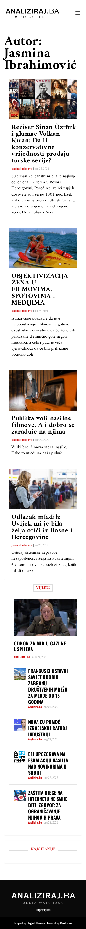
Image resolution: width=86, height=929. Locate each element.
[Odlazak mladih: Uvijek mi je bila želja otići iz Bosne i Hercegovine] (43, 489)
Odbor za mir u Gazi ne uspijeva (40, 646)
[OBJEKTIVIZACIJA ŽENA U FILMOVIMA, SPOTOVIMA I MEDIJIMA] (43, 248)
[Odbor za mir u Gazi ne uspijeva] (45, 617)
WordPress (66, 923)
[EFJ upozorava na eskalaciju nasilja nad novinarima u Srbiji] (20, 757)
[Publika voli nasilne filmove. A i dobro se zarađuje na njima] (43, 390)
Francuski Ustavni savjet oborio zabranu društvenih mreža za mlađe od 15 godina (48, 686)
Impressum (43, 910)
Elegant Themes (36, 923)
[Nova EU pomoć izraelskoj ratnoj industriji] (20, 725)
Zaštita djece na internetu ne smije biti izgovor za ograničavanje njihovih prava (47, 805)
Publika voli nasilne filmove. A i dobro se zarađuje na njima (43, 425)
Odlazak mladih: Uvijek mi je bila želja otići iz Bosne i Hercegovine (41, 527)
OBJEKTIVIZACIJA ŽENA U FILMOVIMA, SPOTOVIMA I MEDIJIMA (39, 289)
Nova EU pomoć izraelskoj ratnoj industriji (47, 728)
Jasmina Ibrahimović (21, 168)
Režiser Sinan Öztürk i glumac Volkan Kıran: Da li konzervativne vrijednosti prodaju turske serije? (43, 144)
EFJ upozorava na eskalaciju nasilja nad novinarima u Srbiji (48, 763)
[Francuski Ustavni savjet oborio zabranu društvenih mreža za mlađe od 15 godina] (20, 674)
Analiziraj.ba (22, 657)
